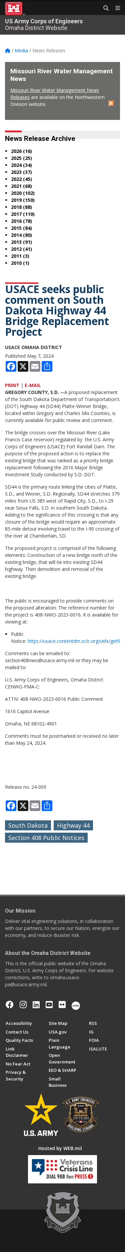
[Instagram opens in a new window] (23, 1005)
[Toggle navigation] (115, 8)
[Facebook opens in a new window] (10, 1005)
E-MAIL (33, 385)
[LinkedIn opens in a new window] (36, 1005)
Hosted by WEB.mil (60, 1148)
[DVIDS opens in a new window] (76, 1005)
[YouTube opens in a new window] (49, 1005)
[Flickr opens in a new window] (62, 1005)
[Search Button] (104, 8)
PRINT (12, 385)
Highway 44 (73, 825)
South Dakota (28, 825)
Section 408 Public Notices (46, 838)
